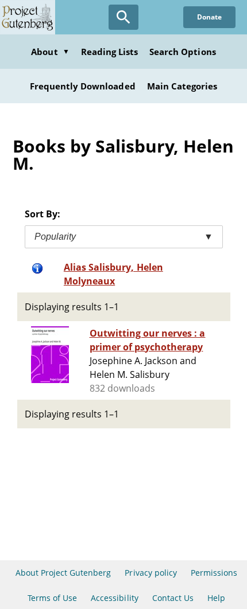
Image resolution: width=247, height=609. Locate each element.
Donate (209, 17)
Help (216, 597)
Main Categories (182, 86)
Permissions (214, 572)
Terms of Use (52, 597)
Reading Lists (109, 51)
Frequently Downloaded (83, 86)
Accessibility (114, 597)
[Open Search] (123, 17)
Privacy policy (151, 572)
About (50, 51)
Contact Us (173, 597)
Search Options (182, 51)
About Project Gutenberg (63, 572)
